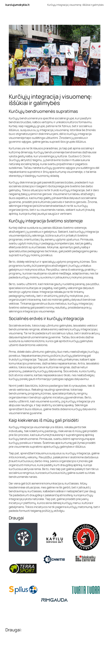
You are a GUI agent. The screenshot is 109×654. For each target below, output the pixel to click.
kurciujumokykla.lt (17, 5)
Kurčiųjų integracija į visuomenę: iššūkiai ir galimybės (75, 4)
